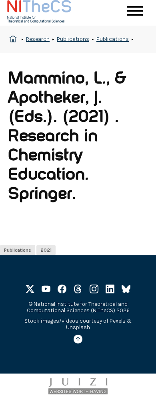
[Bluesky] (126, 290)
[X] (30, 290)
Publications (73, 39)
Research (38, 39)
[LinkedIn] (110, 290)
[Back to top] (78, 340)
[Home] (47, 13)
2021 (46, 250)
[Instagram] (94, 290)
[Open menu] (135, 11)
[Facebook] (62, 290)
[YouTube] (46, 290)
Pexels (118, 320)
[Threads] (78, 290)
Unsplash (78, 327)
